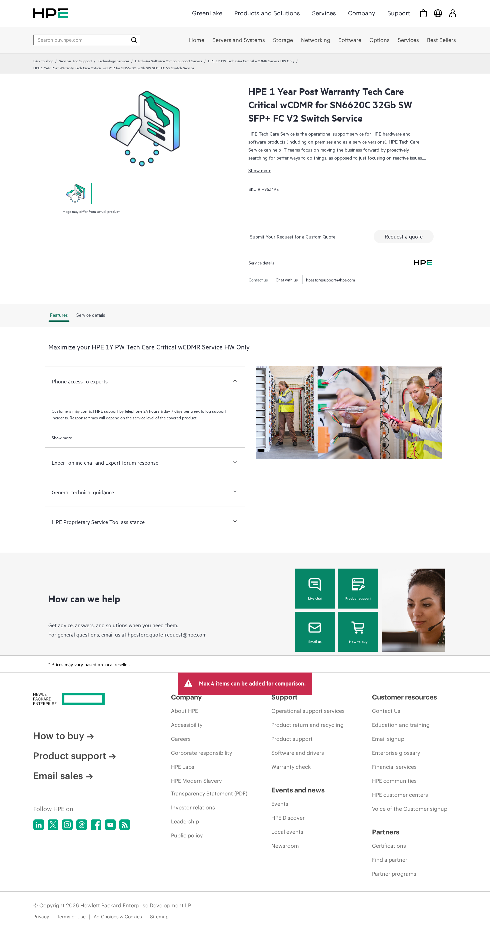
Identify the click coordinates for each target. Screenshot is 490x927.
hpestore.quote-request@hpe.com (167, 634)
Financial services (394, 766)
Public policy (187, 835)
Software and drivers (297, 752)
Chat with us (287, 279)
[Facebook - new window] (96, 824)
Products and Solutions (267, 13)
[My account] (453, 13)
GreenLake (207, 13)
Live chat (315, 598)
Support (398, 13)
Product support (358, 598)
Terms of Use (71, 917)
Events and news (298, 790)
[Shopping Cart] (423, 13)
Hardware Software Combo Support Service (168, 60)
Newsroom (285, 845)
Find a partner (389, 859)
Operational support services (308, 710)
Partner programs (394, 873)
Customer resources (404, 697)
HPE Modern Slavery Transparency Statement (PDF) (209, 787)
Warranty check (291, 766)
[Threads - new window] (81, 824)
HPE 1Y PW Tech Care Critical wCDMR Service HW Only (251, 60)
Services (324, 13)
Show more (259, 170)
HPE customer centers (400, 794)
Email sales (58, 776)
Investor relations (193, 807)
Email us (315, 641)
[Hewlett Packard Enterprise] (50, 13)
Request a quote (404, 236)
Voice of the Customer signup (409, 808)
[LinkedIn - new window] (38, 824)
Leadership (185, 821)
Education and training (401, 724)
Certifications (389, 845)
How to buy (358, 641)
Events (279, 803)
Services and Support (75, 60)
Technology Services (113, 60)
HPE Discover (288, 817)
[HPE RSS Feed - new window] (124, 824)
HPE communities (394, 780)
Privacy (41, 917)
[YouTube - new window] (110, 824)
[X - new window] (53, 824)
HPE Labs (182, 766)
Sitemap (159, 917)
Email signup (388, 738)
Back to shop (43, 60)
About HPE (184, 710)
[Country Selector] (438, 13)
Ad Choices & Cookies (118, 917)
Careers (181, 738)
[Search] (134, 40)
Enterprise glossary (396, 752)
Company (361, 13)
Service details (261, 262)
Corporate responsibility (201, 752)
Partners (385, 832)
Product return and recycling (307, 724)
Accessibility (186, 724)
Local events (287, 831)
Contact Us (386, 710)
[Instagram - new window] (67, 824)
